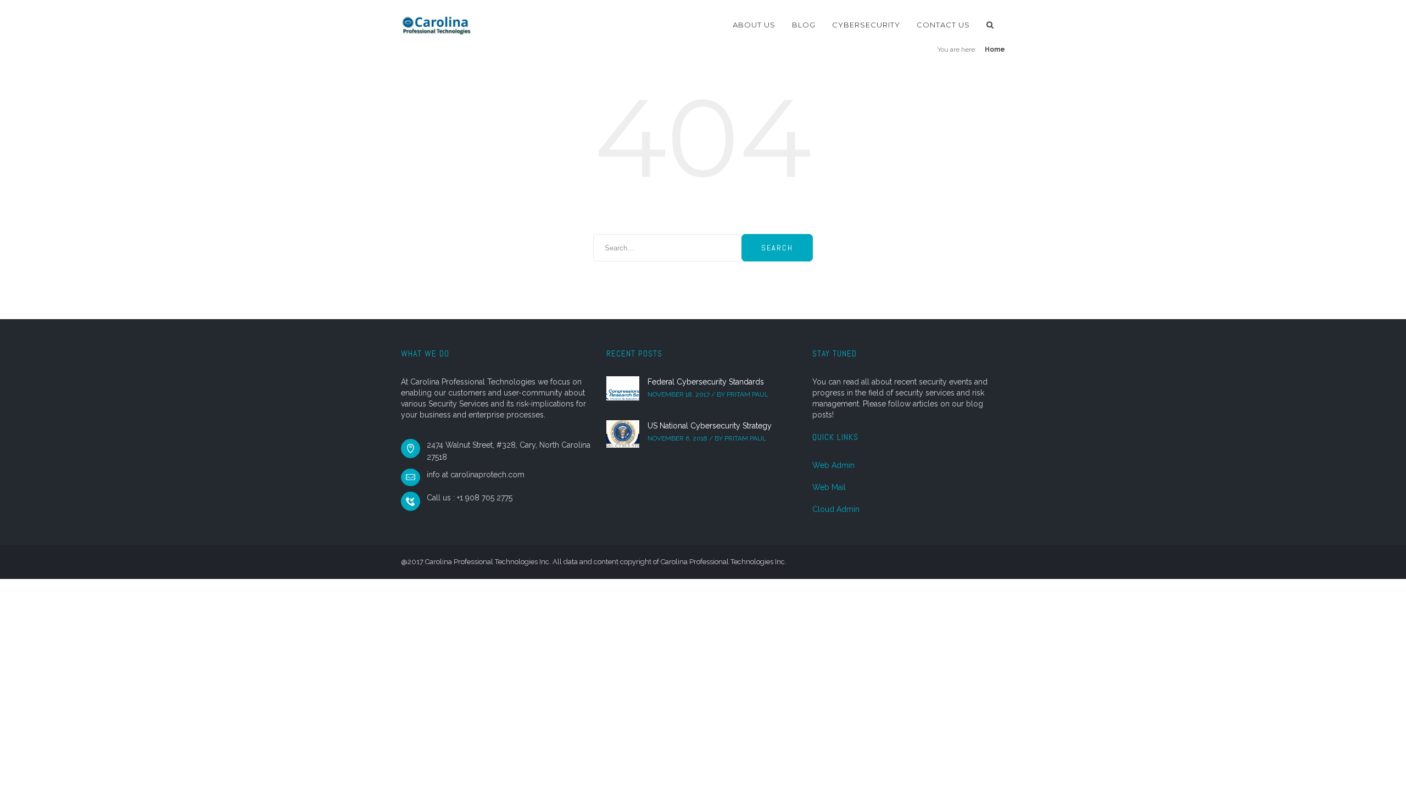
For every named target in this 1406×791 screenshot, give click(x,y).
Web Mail (829, 487)
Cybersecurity (866, 24)
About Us (754, 24)
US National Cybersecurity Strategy (710, 425)
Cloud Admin (836, 509)
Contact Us (943, 24)
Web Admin (833, 465)
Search (777, 248)
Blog (804, 24)
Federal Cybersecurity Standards (706, 381)
